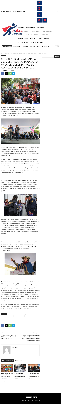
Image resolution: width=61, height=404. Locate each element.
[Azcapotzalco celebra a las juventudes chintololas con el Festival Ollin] (7, 368)
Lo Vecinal (7, 53)
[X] (39, 20)
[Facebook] (39, 2)
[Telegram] (13, 73)
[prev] (56, 46)
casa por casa (11, 314)
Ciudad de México (19, 314)
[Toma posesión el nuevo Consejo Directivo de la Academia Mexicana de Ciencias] (34, 368)
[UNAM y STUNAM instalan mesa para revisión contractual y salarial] (20, 368)
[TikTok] (39, 14)
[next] (58, 46)
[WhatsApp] (10, 73)
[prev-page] (2, 381)
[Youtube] (44, 20)
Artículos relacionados (8, 360)
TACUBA (22, 315)
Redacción (5, 70)
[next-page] (5, 381)
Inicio (2, 53)
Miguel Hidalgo (27, 314)
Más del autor (18, 360)
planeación (16, 315)
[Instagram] (39, 8)
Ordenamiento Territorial (7, 315)
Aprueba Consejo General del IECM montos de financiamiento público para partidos (9, 336)
